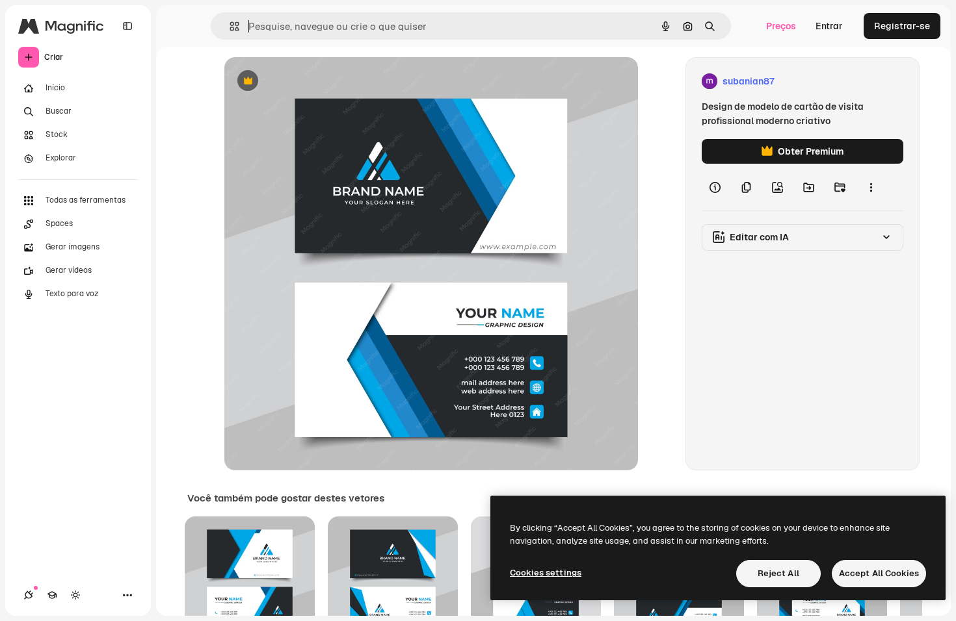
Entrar (829, 26)
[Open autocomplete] (229, 26)
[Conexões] (28, 595)
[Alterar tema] (75, 595)
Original (307, 81)
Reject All (778, 573)
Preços (781, 26)
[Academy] (52, 595)
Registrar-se (902, 26)
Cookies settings (545, 572)
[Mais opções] (871, 187)
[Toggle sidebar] (127, 26)
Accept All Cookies (879, 573)
